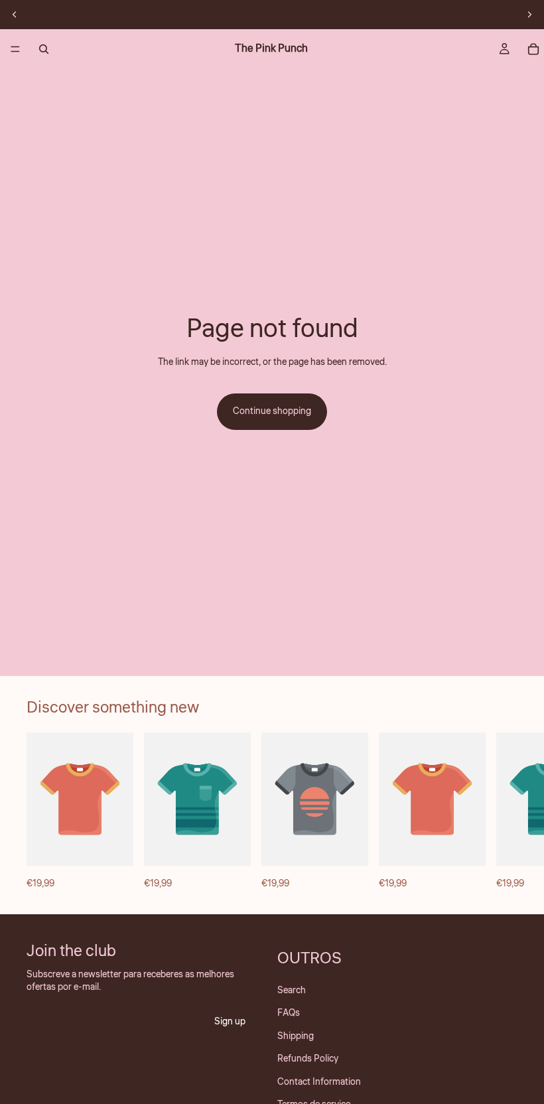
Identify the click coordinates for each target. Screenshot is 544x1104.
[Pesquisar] (43, 49)
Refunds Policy (307, 1059)
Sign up (229, 1021)
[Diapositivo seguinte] (529, 14)
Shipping (295, 1035)
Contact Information (319, 1081)
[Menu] (15, 49)
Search (291, 990)
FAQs (288, 1013)
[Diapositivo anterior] (14, 14)
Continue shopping (272, 411)
